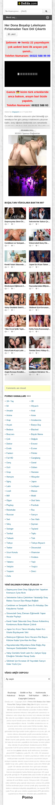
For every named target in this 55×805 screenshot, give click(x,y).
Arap (8, 420)
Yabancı (10, 562)
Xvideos (34, 557)
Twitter (9, 548)
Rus (33, 510)
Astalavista (36, 420)
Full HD (9, 458)
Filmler (34, 453)
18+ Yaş (10, 401)
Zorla (8, 576)
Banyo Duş (36, 425)
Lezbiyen (35, 486)
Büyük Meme (37, 434)
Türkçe (9, 543)
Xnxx (8, 557)
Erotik (9, 448)
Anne (33, 415)
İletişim (22, 696)
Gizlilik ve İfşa (26, 693)
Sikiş (8, 524)
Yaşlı (33, 562)
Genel (33, 462)
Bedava (9, 429)
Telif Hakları (34, 696)
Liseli (8, 491)
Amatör (9, 411)
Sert (8, 519)
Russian (10, 514)
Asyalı (9, 425)
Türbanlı (10, 538)
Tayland (34, 529)
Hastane (34, 472)
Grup (8, 472)
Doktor (9, 444)
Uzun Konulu (12, 552)
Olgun (9, 500)
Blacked (34, 429)
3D (32, 401)
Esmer (34, 448)
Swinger (9, 529)
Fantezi (9, 453)
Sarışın (34, 514)
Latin (8, 486)
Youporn (10, 571)
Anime (9, 415)
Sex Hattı (35, 519)
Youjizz (34, 566)
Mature (34, 491)
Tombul (9, 533)
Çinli (8, 439)
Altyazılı (34, 406)
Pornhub (34, 505)
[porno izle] (27, 181)
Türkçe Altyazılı (38, 543)
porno (19, 750)
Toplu (33, 533)
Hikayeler (35, 477)
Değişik (34, 439)
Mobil (33, 496)
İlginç (8, 481)
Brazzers (10, 434)
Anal (33, 411)
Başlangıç (12, 693)
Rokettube (10, 510)
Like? (13, 34)
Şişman (34, 524)
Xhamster (35, 552)
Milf (8, 496)
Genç (8, 462)
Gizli (8, 467)
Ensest (34, 444)
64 (7, 406)
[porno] (27, 150)
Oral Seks (35, 500)
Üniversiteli (36, 548)
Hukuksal (11, 696)
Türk (33, 538)
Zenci (33, 571)
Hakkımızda (41, 693)
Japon (34, 481)
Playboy (10, 505)
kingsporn (15, 112)
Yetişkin (9, 566)
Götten (34, 467)
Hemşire (10, 477)
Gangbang (35, 458)
